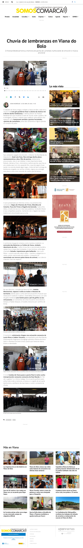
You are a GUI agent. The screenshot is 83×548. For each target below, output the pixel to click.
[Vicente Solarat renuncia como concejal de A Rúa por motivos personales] (64, 99)
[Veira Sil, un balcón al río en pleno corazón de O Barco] (64, 136)
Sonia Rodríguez (15, 103)
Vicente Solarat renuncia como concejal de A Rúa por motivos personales (63, 105)
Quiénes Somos (34, 529)
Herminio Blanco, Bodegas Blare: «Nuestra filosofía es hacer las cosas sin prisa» (64, 161)
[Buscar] (12, 2)
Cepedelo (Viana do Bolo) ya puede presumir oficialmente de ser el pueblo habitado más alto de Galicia (67, 469)
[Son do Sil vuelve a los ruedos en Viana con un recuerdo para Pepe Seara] (15, 481)
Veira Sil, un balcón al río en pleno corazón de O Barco (61, 142)
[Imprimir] (39, 97)
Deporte (65, 17)
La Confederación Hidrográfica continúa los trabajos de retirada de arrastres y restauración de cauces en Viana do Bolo (67, 515)
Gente (34, 17)
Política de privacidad (35, 531)
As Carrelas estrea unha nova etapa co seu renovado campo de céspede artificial (15, 514)
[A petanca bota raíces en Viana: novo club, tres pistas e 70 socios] (67, 481)
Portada (7, 17)
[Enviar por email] (43, 97)
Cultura (50, 17)
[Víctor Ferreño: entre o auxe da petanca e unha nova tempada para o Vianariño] (41, 481)
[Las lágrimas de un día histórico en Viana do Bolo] (15, 458)
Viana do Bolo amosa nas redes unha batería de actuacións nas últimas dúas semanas (40, 469)
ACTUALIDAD (8, 419)
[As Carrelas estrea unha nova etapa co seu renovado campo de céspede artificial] (15, 503)
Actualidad (15, 17)
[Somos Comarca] (41, 9)
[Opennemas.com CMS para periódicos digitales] (66, 531)
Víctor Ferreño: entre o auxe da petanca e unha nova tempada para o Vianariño (40, 492)
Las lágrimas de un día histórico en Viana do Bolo (15, 468)
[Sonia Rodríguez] (6, 105)
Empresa (41, 17)
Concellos (25, 17)
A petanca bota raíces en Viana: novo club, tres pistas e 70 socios (67, 491)
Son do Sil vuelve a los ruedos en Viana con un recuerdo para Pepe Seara (14, 492)
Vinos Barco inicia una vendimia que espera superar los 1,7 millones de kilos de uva (64, 122)
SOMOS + (75, 17)
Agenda (57, 17)
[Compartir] (67, 2)
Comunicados (33, 543)
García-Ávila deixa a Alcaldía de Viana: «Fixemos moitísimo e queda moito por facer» (40, 514)
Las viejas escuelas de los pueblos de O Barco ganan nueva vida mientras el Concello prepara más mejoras (63, 178)
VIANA (14, 419)
